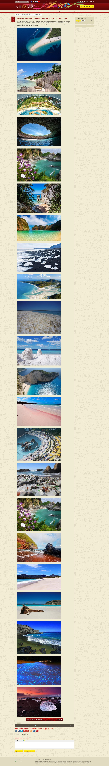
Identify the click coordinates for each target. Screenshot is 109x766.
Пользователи (29, 14)
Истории (90, 11)
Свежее (23, 14)
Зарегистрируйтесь (89, 1)
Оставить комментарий (22, 738)
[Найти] (27, 1)
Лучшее (17, 14)
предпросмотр (29, 751)
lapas (41, 725)
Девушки (61, 11)
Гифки (48, 11)
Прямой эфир (38, 14)
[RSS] (33, 2)
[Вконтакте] (37, 2)
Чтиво (55, 11)
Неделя (82, 20)
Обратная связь (38, 759)
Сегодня (78, 20)
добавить (19, 751)
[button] (16, 740)
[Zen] (39, 2)
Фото (68, 11)
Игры (42, 11)
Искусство (82, 11)
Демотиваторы (34, 11)
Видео (75, 11)
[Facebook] (31, 2)
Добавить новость (87, 6)
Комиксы (24, 11)
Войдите (80, 1)
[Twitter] (35, 2)
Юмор (17, 11)
